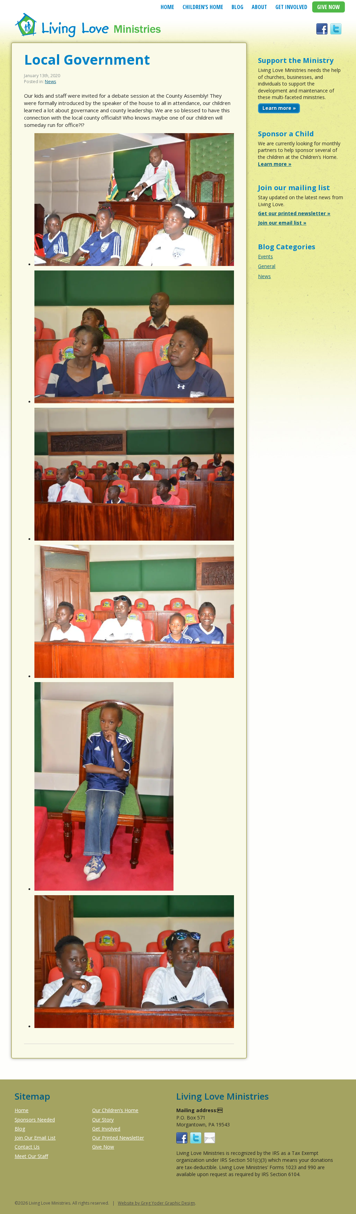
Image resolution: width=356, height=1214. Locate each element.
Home (167, 7)
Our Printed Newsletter (118, 1137)
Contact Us (27, 1146)
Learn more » (279, 108)
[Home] (88, 36)
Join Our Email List (35, 1137)
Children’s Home (203, 7)
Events (265, 256)
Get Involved (291, 7)
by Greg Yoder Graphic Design (164, 1203)
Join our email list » (282, 222)
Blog (237, 7)
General (266, 266)
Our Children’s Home (115, 1110)
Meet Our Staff (31, 1156)
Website (126, 1203)
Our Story (103, 1119)
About (259, 7)
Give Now (328, 7)
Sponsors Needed (35, 1119)
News (50, 81)
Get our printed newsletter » (294, 213)
